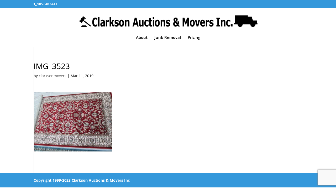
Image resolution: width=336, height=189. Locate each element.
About (142, 37)
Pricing (194, 37)
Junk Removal (167, 37)
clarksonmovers (52, 75)
